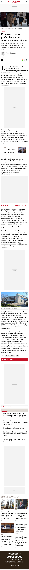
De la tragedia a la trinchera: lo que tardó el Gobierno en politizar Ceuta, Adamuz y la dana (15, 433)
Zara (17, 355)
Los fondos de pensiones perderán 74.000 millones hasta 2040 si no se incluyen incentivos (21, 515)
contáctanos (18, 559)
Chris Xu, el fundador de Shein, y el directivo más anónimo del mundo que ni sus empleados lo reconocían (21, 541)
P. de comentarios (18, 562)
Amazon (7, 355)
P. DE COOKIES (9, 562)
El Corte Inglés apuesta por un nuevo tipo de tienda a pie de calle (9, 151)
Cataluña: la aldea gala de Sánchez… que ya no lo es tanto (14, 440)
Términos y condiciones (9, 561)
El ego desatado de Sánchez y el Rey (13, 428)
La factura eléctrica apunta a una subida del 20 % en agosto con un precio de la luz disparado (21, 527)
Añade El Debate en (17, 60)
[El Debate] (14, 1)
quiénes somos (10, 559)
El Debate (4, 154)
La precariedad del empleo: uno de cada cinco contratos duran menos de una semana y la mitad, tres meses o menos (7, 540)
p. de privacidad (20, 561)
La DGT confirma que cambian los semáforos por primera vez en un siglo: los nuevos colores (15, 422)
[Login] (27, 2)
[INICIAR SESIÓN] (27, 2)
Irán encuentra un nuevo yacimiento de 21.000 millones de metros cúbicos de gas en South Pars (7, 515)
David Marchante (11, 53)
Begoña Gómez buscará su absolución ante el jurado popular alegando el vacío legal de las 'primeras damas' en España (14, 415)
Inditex (12, 355)
